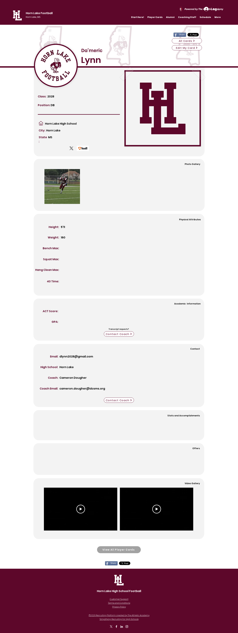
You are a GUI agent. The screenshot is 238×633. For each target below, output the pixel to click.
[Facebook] (116, 626)
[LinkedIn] (121, 626)
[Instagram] (127, 626)
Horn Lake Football (39, 13)
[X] (111, 626)
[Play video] (80, 509)
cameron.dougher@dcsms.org (82, 389)
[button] (155, 17)
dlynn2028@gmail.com (76, 356)
